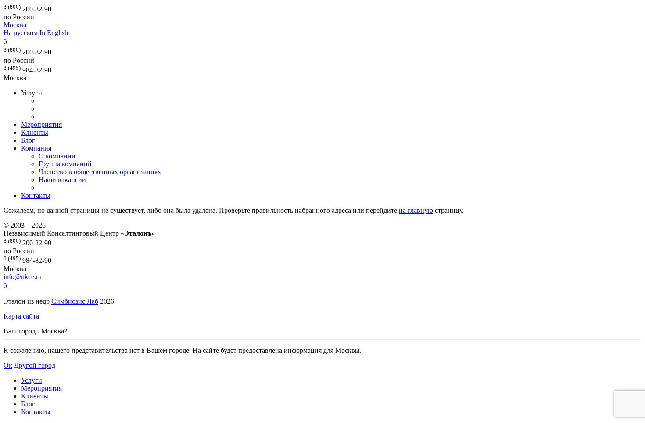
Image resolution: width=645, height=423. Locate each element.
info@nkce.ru (23, 276)
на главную (416, 210)
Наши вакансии (62, 179)
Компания (36, 148)
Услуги (31, 380)
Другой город (34, 365)
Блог (28, 140)
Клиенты (34, 132)
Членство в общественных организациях (100, 172)
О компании (57, 156)
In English (53, 32)
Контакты (35, 195)
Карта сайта (21, 316)
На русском (21, 32)
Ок (8, 365)
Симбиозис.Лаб (74, 301)
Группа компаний (65, 164)
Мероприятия (41, 124)
